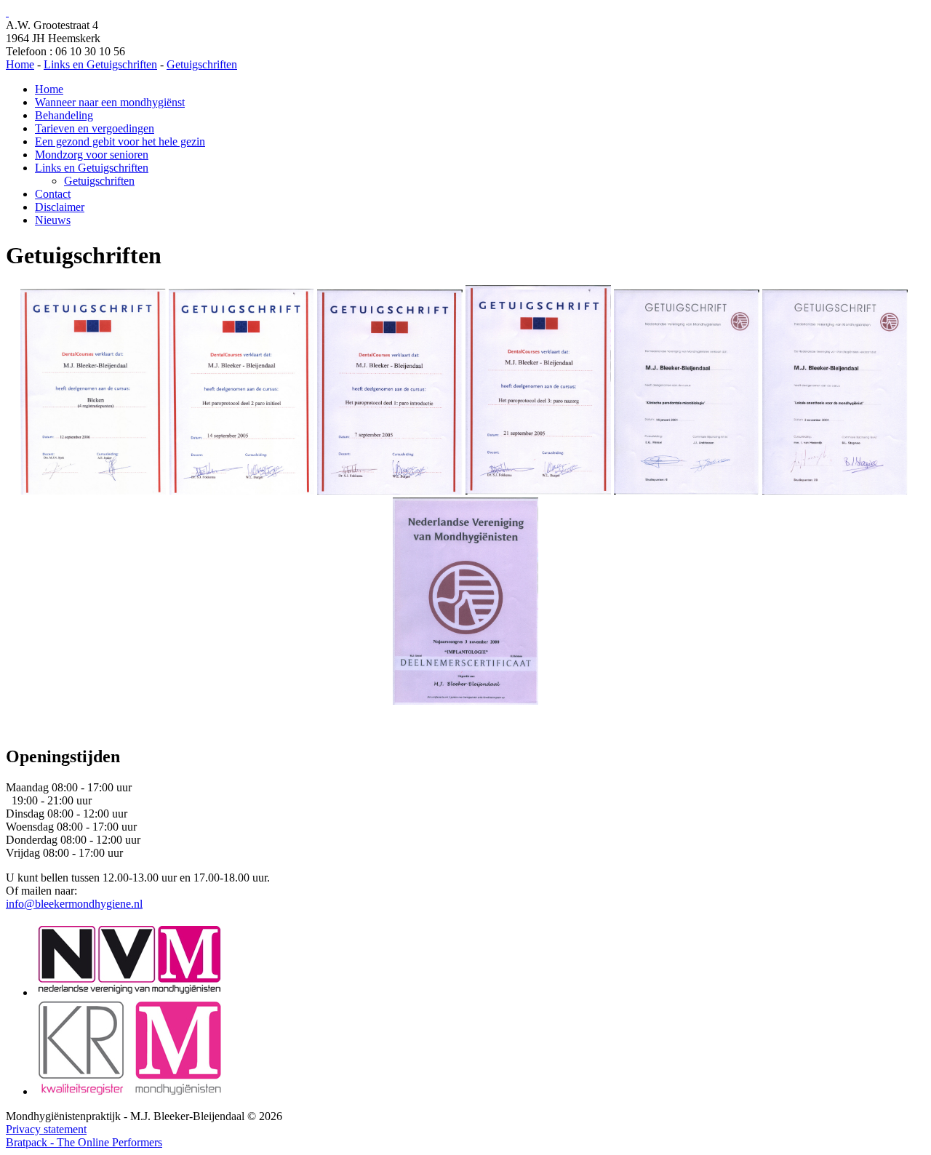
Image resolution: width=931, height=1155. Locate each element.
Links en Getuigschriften (91, 167)
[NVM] (129, 992)
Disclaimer (59, 207)
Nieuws (53, 220)
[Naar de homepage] (7, 12)
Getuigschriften (99, 181)
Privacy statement (46, 1129)
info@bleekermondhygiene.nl (74, 904)
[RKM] (129, 1091)
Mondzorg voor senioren (91, 154)
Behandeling (64, 115)
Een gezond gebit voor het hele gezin (120, 141)
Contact (53, 194)
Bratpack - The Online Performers (84, 1142)
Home (49, 89)
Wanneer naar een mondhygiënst (110, 102)
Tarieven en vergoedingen (94, 128)
